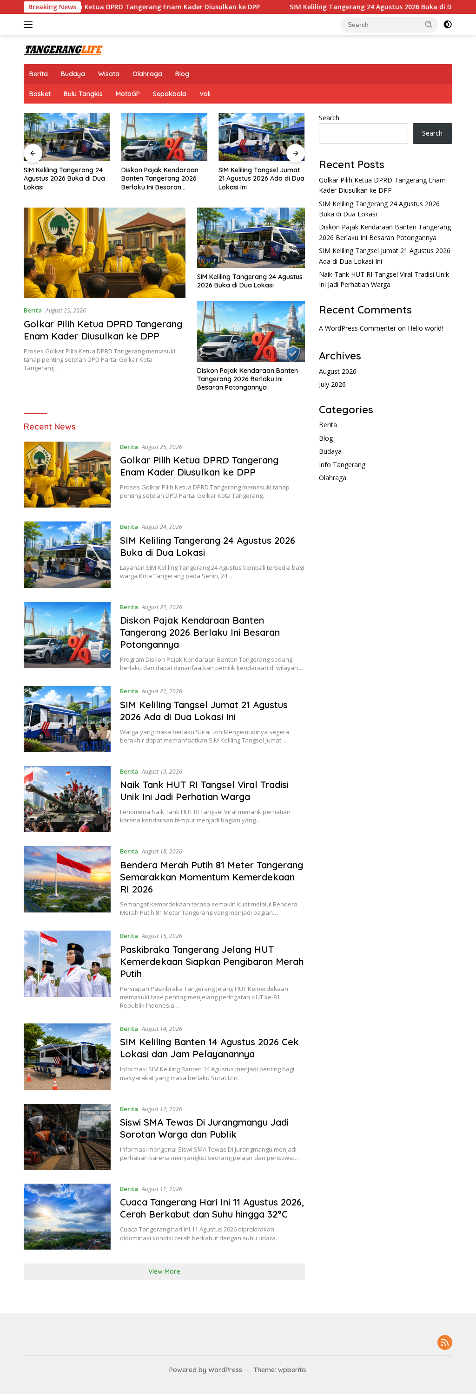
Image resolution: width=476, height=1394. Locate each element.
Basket (40, 94)
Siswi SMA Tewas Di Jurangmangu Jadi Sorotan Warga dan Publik (204, 1128)
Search (329, 117)
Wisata (108, 74)
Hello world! (425, 328)
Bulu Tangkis (83, 94)
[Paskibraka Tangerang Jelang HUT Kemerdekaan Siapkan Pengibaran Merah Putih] (67, 970)
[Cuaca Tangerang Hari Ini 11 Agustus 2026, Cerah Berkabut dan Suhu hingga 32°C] (67, 1217)
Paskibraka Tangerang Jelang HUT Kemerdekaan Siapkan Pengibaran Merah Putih (212, 961)
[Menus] (30, 25)
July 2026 (332, 384)
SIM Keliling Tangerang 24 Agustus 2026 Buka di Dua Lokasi (349, 7)
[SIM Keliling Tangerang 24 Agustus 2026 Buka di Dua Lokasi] (67, 137)
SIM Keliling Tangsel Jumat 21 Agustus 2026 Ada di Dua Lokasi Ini (261, 178)
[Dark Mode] (447, 25)
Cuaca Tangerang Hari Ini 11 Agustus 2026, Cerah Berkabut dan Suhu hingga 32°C (212, 1208)
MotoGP (128, 94)
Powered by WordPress (205, 1370)
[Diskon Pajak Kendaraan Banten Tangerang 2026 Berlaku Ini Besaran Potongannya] (164, 137)
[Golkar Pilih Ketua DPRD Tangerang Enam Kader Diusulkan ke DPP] (104, 253)
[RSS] (444, 1343)
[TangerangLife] (63, 49)
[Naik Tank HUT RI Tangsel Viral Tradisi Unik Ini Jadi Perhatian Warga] (67, 799)
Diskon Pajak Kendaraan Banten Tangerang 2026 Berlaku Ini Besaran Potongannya (159, 178)
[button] (429, 24)
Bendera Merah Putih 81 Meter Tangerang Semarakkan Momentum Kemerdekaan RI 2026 (211, 877)
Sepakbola (169, 94)
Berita (38, 74)
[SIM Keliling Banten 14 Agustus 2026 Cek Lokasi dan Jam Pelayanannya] (67, 1056)
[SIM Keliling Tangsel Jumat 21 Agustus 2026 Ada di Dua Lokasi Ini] (261, 137)
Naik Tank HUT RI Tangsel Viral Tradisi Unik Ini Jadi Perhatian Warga (204, 790)
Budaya (73, 74)
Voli (205, 94)
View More (164, 1271)
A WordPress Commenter (357, 328)
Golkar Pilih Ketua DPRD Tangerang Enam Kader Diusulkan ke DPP (116, 7)
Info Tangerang (342, 464)
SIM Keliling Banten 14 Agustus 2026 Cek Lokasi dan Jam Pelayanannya (209, 1048)
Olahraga (147, 74)
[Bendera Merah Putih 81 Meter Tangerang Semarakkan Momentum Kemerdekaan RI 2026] (67, 881)
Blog (182, 74)
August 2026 (338, 371)
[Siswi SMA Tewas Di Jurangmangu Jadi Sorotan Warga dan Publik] (67, 1137)
